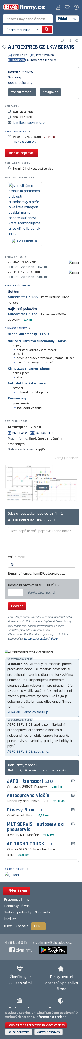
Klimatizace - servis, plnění (29, 368)
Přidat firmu (67, 18)
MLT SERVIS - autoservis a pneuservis (35, 827)
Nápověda (42, 912)
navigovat (50, 92)
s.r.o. (23, 297)
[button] (58, 7)
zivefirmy (24, 950)
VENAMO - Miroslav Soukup (27, 712)
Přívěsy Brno (25, 810)
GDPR (38, 926)
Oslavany (14, 77)
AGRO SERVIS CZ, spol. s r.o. (28, 751)
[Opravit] (63, 41)
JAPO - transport (30, 781)
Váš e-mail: (16, 557)
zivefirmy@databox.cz (52, 942)
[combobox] (28, 18)
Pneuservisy (17, 398)
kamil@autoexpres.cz (29, 122)
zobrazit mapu (22, 92)
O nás (8, 926)
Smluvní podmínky (18, 912)
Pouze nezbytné (19, 1032)
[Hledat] (47, 29)
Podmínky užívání (17, 905)
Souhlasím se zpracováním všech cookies (36, 1025)
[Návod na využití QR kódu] (27, 869)
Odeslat (17, 606)
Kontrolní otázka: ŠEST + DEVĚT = (34, 585)
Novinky (10, 918)
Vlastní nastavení (48, 1032)
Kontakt (22, 926)
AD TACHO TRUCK (30, 844)
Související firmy (18, 285)
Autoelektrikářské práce (27, 383)
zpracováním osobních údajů (40, 639)
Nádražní (14, 72)
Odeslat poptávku (21, 153)
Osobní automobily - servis (28, 334)
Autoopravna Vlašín (28, 795)
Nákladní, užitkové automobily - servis (37, 341)
